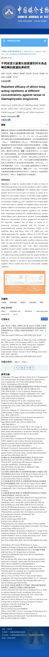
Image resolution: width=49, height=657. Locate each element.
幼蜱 (41, 302)
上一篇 (20, 368)
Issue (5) (38, 51)
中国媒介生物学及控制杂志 (11, 51)
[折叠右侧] (45, 335)
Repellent (28, 311)
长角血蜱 (32, 302)
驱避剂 (22, 302)
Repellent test (15, 311)
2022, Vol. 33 (28, 51)
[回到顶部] (45, 331)
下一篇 (29, 368)
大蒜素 (3, 302)
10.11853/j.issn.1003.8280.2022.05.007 (22, 54)
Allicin (3, 311)
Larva (15, 314)
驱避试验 (13, 302)
